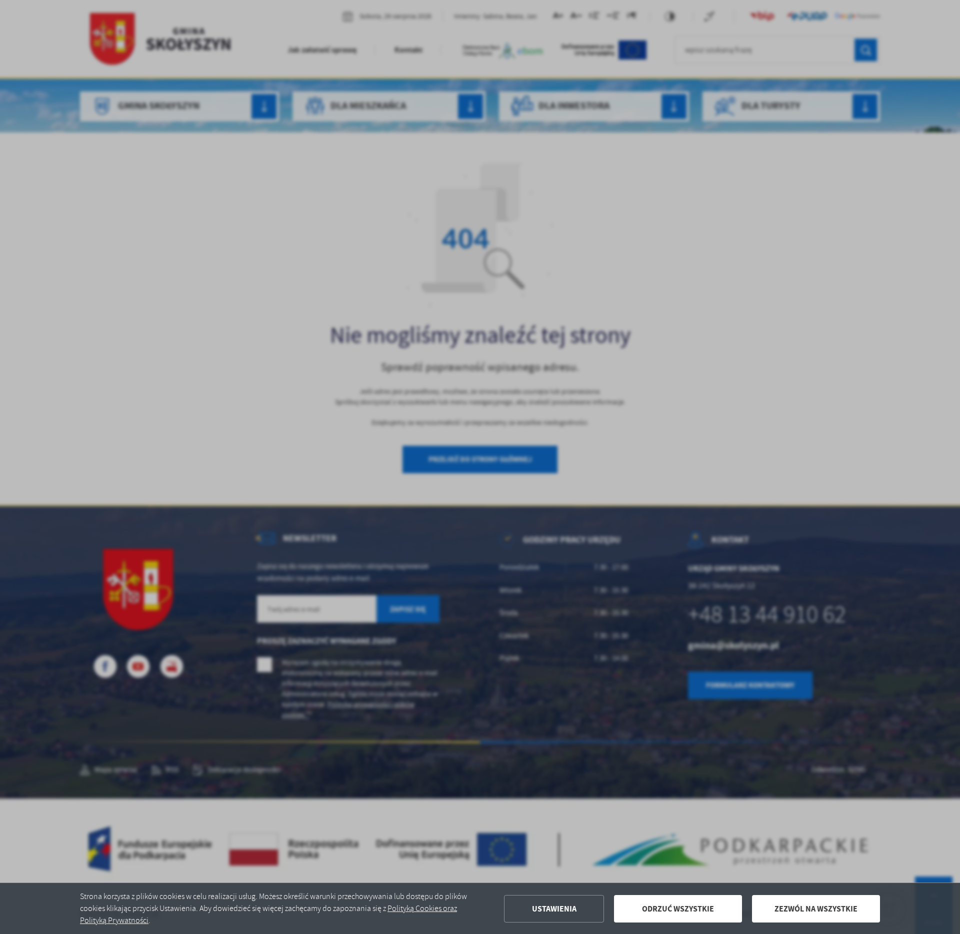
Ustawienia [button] (554, 909)
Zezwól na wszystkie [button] (816, 909)
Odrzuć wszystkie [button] (678, 909)
